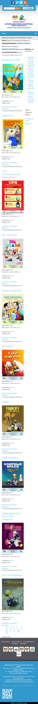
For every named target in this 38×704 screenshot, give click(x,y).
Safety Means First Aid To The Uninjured (11, 516)
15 (6, 629)
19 (22, 629)
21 (10, 631)
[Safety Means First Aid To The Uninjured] (13, 538)
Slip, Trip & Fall (9, 234)
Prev (12, 627)
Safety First (7, 115)
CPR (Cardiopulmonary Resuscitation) (11, 174)
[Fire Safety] (13, 365)
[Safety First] (13, 134)
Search (17, 8)
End (7, 633)
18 (18, 629)
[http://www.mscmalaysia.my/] (16, 649)
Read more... (5, 109)
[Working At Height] (13, 78)
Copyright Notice (28, 641)
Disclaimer (15, 643)
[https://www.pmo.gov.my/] (11, 649)
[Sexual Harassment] (13, 309)
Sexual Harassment (12, 290)
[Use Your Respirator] (13, 594)
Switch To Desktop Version (19, 703)
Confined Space (10, 457)
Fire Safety (7, 346)
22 (14, 631)
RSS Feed (28, 124)
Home (4, 43)
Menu (3, 33)
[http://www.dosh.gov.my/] (27, 649)
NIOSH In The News (24, 43)
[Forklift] (13, 420)
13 (17, 627)
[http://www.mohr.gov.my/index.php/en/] (21, 649)
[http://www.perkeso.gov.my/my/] (32, 649)
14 (21, 627)
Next (18, 631)
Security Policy (16, 641)
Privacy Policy (5, 641)
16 (10, 629)
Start (7, 627)
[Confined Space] (13, 476)
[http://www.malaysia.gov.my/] (5, 649)
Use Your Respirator (12, 575)
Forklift (5, 402)
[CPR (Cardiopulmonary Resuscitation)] (13, 197)
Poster (12, 101)
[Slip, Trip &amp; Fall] (13, 253)
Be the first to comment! (9, 107)
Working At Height (11, 59)
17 (14, 629)
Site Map (23, 643)
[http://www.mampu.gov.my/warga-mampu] (19, 654)
